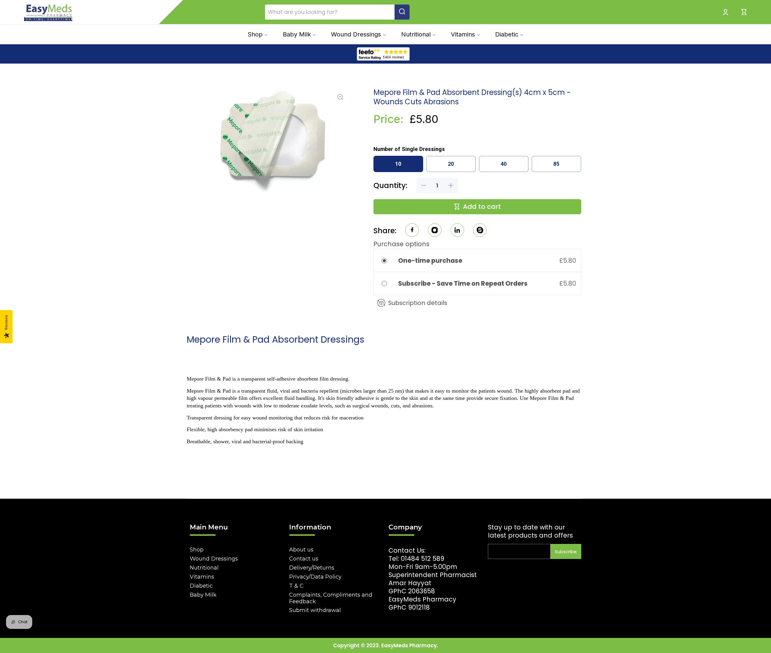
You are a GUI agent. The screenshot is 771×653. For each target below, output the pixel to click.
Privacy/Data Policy (315, 576)
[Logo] (48, 12)
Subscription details (417, 303)
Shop (197, 549)
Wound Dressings (214, 558)
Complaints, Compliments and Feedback (330, 598)
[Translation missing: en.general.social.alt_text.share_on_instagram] (435, 231)
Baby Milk (203, 595)
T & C (296, 585)
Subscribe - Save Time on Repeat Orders (463, 283)
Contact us (303, 558)
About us (301, 549)
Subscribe (566, 551)
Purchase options (401, 244)
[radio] (388, 260)
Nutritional (204, 567)
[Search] (402, 12)
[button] (744, 12)
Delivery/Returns (311, 567)
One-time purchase (430, 260)
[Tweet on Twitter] (457, 231)
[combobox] (337, 12)
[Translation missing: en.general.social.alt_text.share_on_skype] (480, 231)
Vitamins (202, 576)
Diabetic (201, 585)
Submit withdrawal (315, 610)
